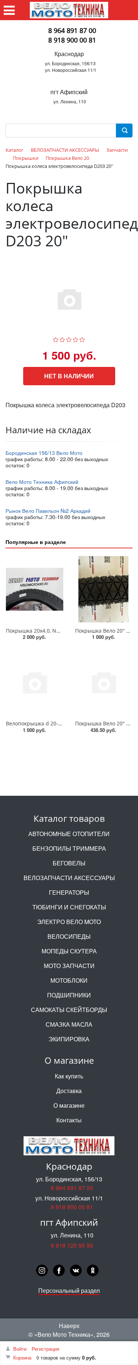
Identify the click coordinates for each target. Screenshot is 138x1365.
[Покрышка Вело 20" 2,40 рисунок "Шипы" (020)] (103, 682)
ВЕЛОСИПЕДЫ (69, 936)
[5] (82, 338)
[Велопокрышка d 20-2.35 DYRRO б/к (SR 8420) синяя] (34, 682)
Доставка (69, 1090)
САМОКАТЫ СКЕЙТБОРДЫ (69, 1009)
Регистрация (45, 1348)
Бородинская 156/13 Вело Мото (44, 452)
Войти (19, 1348)
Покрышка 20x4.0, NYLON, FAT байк (50, 630)
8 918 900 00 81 (72, 40)
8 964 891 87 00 (72, 30)
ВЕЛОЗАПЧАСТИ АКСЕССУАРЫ (69, 877)
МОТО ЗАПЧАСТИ (69, 965)
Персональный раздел (69, 1290)
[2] (62, 338)
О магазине (69, 1105)
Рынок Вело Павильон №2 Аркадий (48, 510)
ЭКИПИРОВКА (69, 1039)
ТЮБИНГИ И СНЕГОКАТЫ (69, 907)
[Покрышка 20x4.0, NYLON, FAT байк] (34, 589)
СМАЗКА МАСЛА (69, 1024)
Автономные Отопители (69, 833)
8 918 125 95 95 (72, 1245)
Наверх (69, 1325)
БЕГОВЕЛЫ (69, 863)
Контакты (69, 1120)
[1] (56, 338)
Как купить (69, 1076)
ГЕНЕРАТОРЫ (69, 892)
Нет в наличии (69, 376)
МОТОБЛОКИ (69, 980)
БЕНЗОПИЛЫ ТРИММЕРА (69, 848)
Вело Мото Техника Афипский (42, 481)
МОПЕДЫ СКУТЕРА (69, 951)
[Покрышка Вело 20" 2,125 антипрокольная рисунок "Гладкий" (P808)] (103, 589)
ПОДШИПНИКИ (69, 995)
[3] (69, 338)
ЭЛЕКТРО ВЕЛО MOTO (69, 921)
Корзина (22, 1357)
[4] (75, 338)
